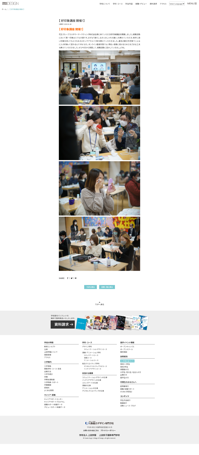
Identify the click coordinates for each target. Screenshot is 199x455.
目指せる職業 (87, 373)
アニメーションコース (91, 360)
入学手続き (48, 374)
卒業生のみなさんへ (128, 382)
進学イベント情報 (127, 342)
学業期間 (47, 385)
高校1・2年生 (125, 364)
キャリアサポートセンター (53, 399)
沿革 (46, 349)
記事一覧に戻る (107, 287)
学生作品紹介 (125, 400)
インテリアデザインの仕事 (91, 380)
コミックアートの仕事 (90, 383)
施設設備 (47, 354)
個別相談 (123, 352)
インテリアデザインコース (92, 369)
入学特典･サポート (51, 382)
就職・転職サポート (127, 389)
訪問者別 (124, 356)
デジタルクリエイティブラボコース (95, 366)
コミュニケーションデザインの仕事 (94, 377)
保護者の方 (124, 369)
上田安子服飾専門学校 (109, 434)
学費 (46, 377)
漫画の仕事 (86, 385)
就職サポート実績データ (53, 404)
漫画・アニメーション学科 (91, 352)
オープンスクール (126, 349)
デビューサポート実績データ (54, 407)
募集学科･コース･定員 (52, 368)
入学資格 (47, 366)
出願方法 (47, 371)
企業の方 (123, 375)
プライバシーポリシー (108, 430)
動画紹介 (123, 403)
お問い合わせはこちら (91, 430)
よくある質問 (49, 390)
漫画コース (88, 358)
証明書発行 (124, 386)
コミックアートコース (91, 355)
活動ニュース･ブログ (128, 405)
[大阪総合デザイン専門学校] (10, 3)
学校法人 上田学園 (87, 434)
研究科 (46, 387)
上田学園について (51, 352)
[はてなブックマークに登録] (76, 278)
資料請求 (153, 3)
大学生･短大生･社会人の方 (130, 372)
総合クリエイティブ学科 (91, 363)
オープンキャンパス (127, 346)
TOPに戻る (90, 287)
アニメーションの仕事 (90, 388)
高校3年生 (124, 367)
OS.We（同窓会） (126, 391)
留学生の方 (124, 377)
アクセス (163, 3)
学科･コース (87, 342)
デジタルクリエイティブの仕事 (93, 391)
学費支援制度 (49, 379)
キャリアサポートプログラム (54, 401)
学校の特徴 (48, 342)
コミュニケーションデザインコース (95, 349)
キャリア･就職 (50, 394)
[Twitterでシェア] (72, 278)
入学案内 (48, 361)
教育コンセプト (49, 346)
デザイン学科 (87, 346)
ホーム (4, 9)
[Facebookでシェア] (68, 278)
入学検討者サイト (127, 361)
